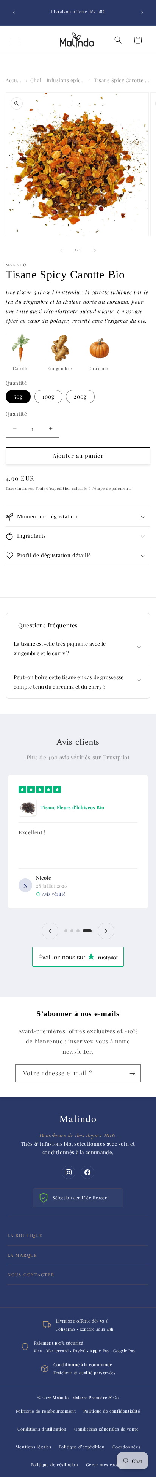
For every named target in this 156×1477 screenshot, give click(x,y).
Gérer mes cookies (105, 1464)
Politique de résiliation (54, 1464)
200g (80, 396)
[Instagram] (68, 1172)
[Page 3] (78, 930)
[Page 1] (65, 930)
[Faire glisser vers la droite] (94, 250)
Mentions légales (33, 1447)
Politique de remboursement (46, 1411)
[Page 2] (71, 930)
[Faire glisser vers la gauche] (61, 250)
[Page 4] (87, 930)
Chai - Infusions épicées (58, 80)
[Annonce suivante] (142, 12)
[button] (15, 40)
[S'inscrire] (132, 1073)
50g (18, 396)
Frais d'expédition (53, 488)
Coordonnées (126, 1447)
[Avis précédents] (50, 931)
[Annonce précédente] (14, 12)
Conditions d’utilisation (42, 1429)
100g (48, 396)
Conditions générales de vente (106, 1429)
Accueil (14, 80)
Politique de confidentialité (111, 1411)
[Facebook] (87, 1172)
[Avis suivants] (106, 931)
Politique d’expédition (82, 1447)
